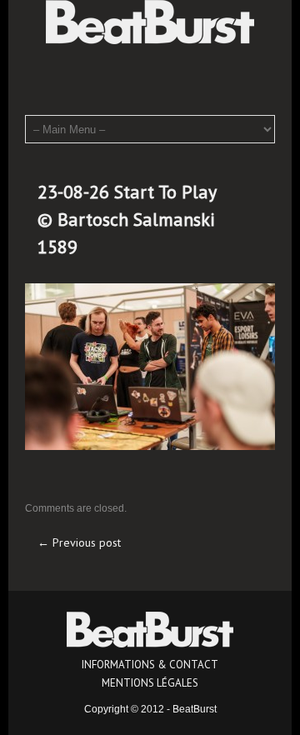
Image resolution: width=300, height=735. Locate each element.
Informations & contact (150, 665)
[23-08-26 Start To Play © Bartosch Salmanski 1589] (150, 366)
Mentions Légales (150, 683)
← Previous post (79, 542)
